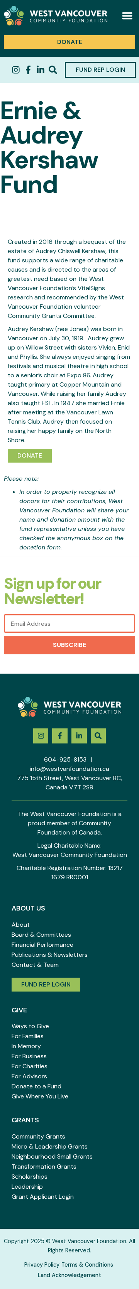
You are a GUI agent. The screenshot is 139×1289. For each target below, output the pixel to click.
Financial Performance (42, 945)
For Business (29, 1056)
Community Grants (38, 1136)
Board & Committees (41, 935)
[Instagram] (16, 70)
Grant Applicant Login (43, 1197)
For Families (28, 1036)
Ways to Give (30, 1026)
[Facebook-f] (28, 70)
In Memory (26, 1046)
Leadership (27, 1187)
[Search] (53, 70)
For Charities (29, 1066)
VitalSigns (91, 288)
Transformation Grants (44, 1166)
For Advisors (29, 1076)
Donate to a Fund (36, 1086)
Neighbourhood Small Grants (52, 1156)
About (21, 925)
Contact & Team (35, 965)
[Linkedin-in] (40, 70)
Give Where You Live (40, 1096)
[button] (127, 15)
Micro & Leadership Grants (50, 1146)
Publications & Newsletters (50, 955)
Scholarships (29, 1176)
